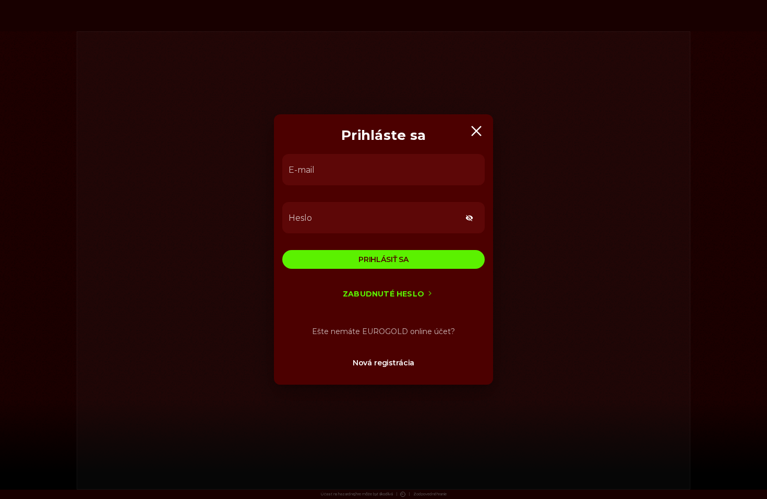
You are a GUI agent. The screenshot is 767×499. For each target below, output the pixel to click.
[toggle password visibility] (469, 218)
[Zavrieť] (476, 131)
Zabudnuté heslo (383, 294)
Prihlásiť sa (383, 259)
